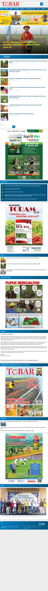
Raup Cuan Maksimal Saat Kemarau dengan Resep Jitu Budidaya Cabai (23, 263)
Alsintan (22, 8)
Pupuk (11, 8)
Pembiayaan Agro (30, 8)
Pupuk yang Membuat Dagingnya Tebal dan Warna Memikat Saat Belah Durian (23, 185)
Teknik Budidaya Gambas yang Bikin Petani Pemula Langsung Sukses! (21, 198)
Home (2, 8)
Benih (6, 8)
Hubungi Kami (27, 528)
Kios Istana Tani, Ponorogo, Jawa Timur (14, 191)
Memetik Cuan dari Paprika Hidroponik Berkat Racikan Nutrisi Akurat (23, 257)
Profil (38, 8)
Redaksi (29, 526)
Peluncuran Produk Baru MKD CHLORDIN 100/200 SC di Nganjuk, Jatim (17, 430)
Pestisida (16, 8)
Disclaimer (34, 526)
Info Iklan (39, 526)
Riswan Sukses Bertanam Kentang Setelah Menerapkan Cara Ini (22, 46)
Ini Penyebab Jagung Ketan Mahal (12, 188)
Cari (1, 124)
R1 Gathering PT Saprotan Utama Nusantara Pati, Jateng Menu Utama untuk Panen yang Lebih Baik (23, 428)
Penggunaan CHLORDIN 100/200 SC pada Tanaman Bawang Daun (22, 421)
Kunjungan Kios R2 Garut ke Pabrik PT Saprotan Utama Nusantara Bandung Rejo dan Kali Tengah (27, 270)
